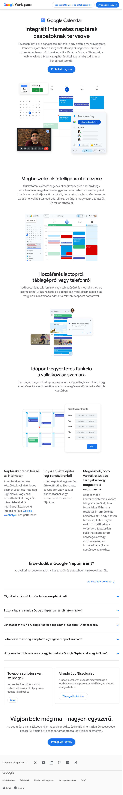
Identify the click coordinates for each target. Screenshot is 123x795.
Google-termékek (67, 779)
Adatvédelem (8, 779)
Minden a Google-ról (44, 779)
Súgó (83, 779)
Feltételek (24, 779)
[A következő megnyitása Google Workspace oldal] (18, 5)
